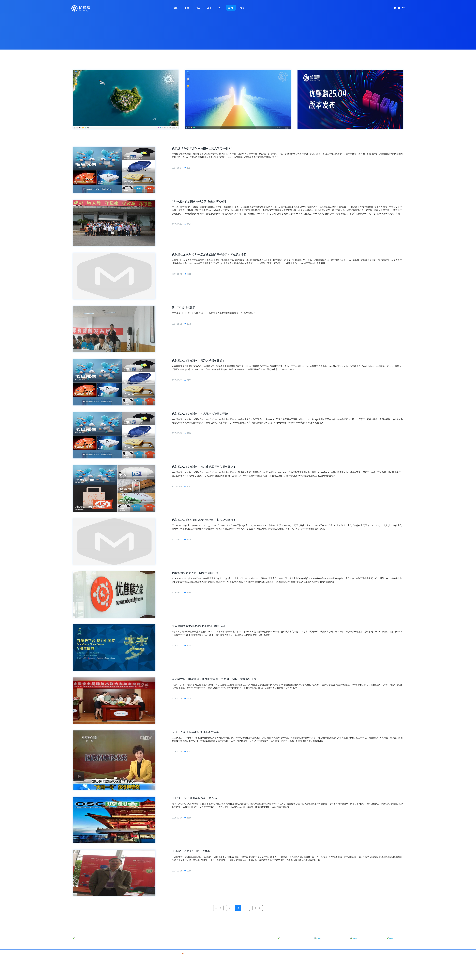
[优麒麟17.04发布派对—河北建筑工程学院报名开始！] (114, 488)
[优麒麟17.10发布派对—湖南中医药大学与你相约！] (114, 170)
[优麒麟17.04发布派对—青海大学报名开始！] (114, 382)
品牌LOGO (399, 953)
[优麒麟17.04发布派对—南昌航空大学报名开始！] (114, 435)
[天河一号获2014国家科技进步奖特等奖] (114, 760)
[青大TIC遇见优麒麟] (114, 329)
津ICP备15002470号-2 (114, 953)
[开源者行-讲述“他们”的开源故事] (114, 873)
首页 (176, 7)
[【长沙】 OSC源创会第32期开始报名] (114, 820)
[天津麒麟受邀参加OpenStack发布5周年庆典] (114, 647)
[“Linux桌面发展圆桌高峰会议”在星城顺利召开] (114, 223)
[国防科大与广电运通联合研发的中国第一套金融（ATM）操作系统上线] (114, 700)
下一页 (257, 908)
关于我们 (392, 953)
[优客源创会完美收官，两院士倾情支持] (114, 594)
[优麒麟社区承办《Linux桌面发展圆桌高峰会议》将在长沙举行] (114, 276)
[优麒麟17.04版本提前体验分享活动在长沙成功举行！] (114, 541)
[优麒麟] (80, 8)
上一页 (218, 908)
